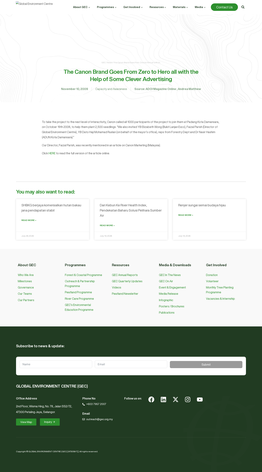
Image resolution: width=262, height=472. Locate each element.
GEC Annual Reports (125, 275)
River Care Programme (79, 298)
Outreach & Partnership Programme (80, 283)
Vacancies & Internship (220, 298)
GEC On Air (166, 281)
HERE (52, 153)
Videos (116, 287)
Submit (206, 364)
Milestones (25, 281)
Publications (166, 312)
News (109, 62)
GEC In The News (170, 275)
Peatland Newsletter (125, 293)
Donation (212, 275)
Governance (26, 287)
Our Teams (25, 293)
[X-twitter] (175, 399)
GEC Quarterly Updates (127, 281)
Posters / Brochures (171, 306)
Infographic (166, 300)
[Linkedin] (163, 399)
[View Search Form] (243, 7)
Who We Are (26, 275)
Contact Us (224, 7)
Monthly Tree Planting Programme (219, 290)
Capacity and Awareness (111, 88)
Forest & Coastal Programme (83, 275)
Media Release (168, 293)
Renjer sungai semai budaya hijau (202, 205)
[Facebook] (151, 399)
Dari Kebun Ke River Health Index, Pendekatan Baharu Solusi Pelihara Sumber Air (131, 210)
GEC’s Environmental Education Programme (79, 307)
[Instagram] (188, 399)
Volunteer (212, 281)
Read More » (28, 220)
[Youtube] (200, 399)
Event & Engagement (172, 287)
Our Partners (26, 300)
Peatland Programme (78, 292)
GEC (104, 62)
